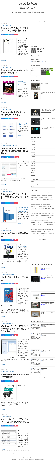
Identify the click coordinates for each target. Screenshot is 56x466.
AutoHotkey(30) (44, 195)
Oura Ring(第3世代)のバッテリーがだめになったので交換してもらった (48, 312)
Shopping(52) (45, 229)
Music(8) (37, 220)
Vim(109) (44, 233)
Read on (3, 60)
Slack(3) (32, 231)
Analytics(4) (43, 192)
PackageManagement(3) (47, 222)
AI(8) (35, 192)
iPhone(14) (33, 213)
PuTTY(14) (48, 224)
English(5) (41, 204)
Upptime (37, 76)
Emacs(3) (37, 204)
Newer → (27, 453)
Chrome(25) (45, 199)
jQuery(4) (52, 213)
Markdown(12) (33, 220)
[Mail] (21, 9)
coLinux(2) (51, 199)
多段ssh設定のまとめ (45, 350)
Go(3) (39, 208)
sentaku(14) (37, 229)
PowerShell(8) (36, 224)
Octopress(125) (34, 222)
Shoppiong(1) (50, 229)
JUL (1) (33, 141)
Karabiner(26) (33, 215)
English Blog (40, 12)
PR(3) (40, 224)
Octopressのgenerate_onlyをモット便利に (23, 82)
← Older (3, 453)
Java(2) (40, 213)
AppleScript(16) (33, 195)
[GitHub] (27, 9)
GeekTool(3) (40, 206)
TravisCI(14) (33, 233)
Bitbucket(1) (33, 197)
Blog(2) (36, 197)
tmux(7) (49, 231)
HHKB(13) (52, 208)
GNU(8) (36, 208)
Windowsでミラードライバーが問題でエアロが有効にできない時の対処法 (15, 328)
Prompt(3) (43, 224)
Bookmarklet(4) (40, 197)
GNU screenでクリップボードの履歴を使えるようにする (23, 209)
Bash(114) (50, 195)
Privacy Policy (30, 457)
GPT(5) (46, 208)
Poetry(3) (32, 224)
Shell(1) (41, 229)
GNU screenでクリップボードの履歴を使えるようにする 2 (15, 196)
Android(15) (47, 192)
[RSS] (29, 9)
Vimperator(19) (49, 233)
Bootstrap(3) (46, 197)
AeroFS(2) (32, 192)
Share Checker (22, 12)
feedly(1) (49, 204)
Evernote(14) (45, 204)
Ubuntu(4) (40, 233)
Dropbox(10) (33, 204)
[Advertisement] (43, 33)
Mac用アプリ (44, 368)
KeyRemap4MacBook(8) (45, 215)
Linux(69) (36, 217)
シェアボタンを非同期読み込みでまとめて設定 (23, 124)
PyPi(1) (51, 224)
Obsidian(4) (46, 220)
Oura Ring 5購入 (44, 83)
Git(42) (48, 206)
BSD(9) (32, 199)
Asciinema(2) (39, 195)
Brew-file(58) (50, 197)
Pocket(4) (53, 222)
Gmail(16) (32, 208)
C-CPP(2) (35, 199)
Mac (34, 12)
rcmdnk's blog (28, 3)
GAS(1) (36, 206)
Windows (29, 12)
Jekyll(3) (49, 213)
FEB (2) (33, 144)
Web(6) (53, 233)
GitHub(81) (52, 206)
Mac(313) (48, 217)
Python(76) (33, 226)
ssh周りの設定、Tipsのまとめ (47, 359)
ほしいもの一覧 (35, 55)
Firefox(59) (33, 206)
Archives (14, 12)
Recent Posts (35, 80)
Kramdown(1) (52, 215)
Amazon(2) (39, 192)
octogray (42, 459)
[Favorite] (35, 9)
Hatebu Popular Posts (38, 321)
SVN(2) (35, 231)
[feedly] (32, 9)
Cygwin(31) (36, 201)
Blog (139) (33, 181)
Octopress (32, 459)
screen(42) (33, 229)
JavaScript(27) (44, 213)
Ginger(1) (44, 206)
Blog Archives (15, 453)
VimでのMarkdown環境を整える (23, 246)
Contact (24, 457)
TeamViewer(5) (39, 231)
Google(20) (42, 208)
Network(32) (41, 220)
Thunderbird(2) (44, 231)
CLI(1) (48, 199)
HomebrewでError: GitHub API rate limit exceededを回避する (14, 151)
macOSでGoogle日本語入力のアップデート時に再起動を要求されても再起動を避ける (48, 111)
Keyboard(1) (38, 215)
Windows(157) (41, 235)
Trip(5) (37, 233)
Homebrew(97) (37, 210)
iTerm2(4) (36, 213)
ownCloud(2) (40, 222)
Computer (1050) (34, 184)
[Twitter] (24, 9)
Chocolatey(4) (39, 199)
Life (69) (32, 186)
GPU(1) (49, 208)
